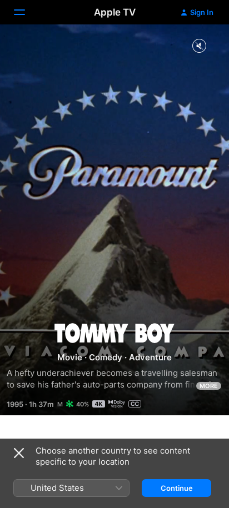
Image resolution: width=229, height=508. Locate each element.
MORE (209, 386)
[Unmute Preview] (199, 46)
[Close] (19, 453)
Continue (177, 488)
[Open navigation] (26, 12)
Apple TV (115, 12)
